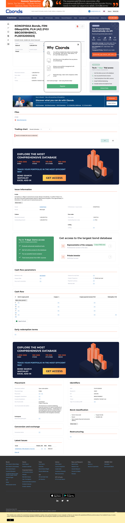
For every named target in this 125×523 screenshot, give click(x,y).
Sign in (109, 11)
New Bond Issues (26, 477)
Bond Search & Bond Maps (12, 464)
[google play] (69, 495)
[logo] (14, 11)
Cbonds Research (76, 469)
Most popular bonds (11, 484)
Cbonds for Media (76, 471)
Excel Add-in (83, 18)
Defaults (24, 474)
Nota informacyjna (21, 120)
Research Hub (75, 466)
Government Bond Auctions (29, 481)
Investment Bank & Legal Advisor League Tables (12, 474)
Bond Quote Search (10, 469)
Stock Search (25, 464)
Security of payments (93, 466)
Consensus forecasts (60, 471)
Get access (112, 98)
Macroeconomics (59, 473)
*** (94, 220)
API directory (42, 479)
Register (62, 86)
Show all (17, 452)
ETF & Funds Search (60, 479)
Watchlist (41, 466)
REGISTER (115, 11)
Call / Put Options (26, 479)
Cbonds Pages (9, 477)
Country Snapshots (60, 466)
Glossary (74, 473)
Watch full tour (112, 103)
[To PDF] (77, 26)
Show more (18, 202)
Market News (75, 464)
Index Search (58, 464)
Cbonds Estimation (10, 471)
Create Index (58, 469)
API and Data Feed (43, 477)
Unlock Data (104, 88)
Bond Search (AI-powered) (12, 466)
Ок (10, 520)
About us (103, 18)
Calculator (106, 464)
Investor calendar (26, 486)
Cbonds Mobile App (43, 471)
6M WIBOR (42, 275)
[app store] (56, 495)
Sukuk (7, 482)
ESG (7, 480)
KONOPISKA (43, 207)
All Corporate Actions (27, 472)
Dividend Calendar (26, 466)
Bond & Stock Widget (44, 469)
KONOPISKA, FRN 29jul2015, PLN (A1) (25, 448)
